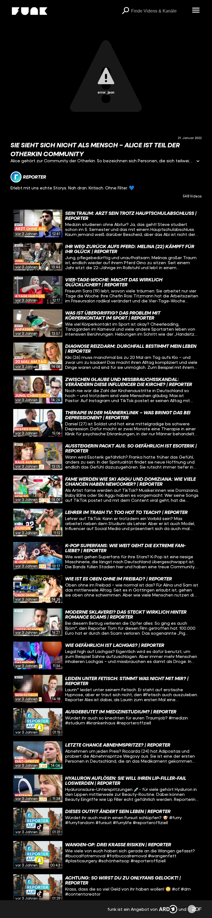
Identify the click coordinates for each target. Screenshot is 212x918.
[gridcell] (105, 223)
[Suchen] (125, 11)
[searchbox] (159, 11)
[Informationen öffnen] (198, 161)
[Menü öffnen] (196, 10)
